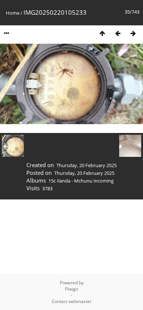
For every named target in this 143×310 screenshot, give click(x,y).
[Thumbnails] (102, 33)
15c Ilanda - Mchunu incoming (81, 180)
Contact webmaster (72, 301)
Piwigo (71, 289)
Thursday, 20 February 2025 (86, 165)
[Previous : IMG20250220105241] (117, 33)
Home (12, 13)
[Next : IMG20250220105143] (133, 33)
